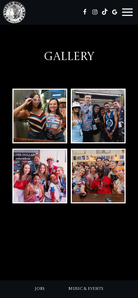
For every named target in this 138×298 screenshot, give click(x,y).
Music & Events (85, 289)
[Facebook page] (85, 12)
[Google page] (115, 12)
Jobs (40, 289)
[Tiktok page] (105, 12)
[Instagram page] (95, 12)
